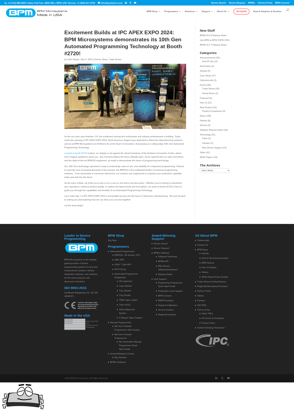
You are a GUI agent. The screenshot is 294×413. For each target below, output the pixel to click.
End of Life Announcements (215, 258)
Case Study (205, 75)
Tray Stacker (125, 290)
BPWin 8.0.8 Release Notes (213, 35)
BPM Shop (152, 11)
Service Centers (166, 310)
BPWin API (163, 261)
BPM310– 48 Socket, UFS (127, 255)
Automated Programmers (122, 251)
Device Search (218, 3)
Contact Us (202, 245)
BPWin (251, 3)
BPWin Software (118, 362)
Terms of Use (203, 310)
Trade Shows (115, 59)
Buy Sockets (120, 357)
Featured (204, 98)
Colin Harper (73, 59)
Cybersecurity (206, 80)
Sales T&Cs (207, 313)
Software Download (167, 256)
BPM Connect (282, 3)
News (104, 59)
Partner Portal (265, 3)
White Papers (206, 157)
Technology (205, 134)
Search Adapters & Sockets (267, 11)
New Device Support (212, 147)
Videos (205, 272)
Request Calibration (167, 305)
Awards (203, 71)
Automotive (205, 66)
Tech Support (160, 279)
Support (206, 11)
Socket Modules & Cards (122, 353)
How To (203, 102)
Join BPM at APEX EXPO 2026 (214, 40)
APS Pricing (120, 269)
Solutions (190, 11)
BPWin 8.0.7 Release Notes (213, 45)
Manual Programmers (120, 322)
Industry (206, 143)
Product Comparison (212, 111)
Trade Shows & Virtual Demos (211, 281)
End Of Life (207, 61)
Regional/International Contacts (212, 286)
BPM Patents (208, 263)
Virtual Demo (208, 93)
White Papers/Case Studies (215, 277)
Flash (204, 138)
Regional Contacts (167, 314)
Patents (203, 120)
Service (203, 125)
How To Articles (209, 267)
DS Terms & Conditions (213, 318)
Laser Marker (125, 286)
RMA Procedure (165, 300)
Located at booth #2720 (75, 153)
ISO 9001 (201, 305)
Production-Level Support (170, 291)
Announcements (208, 57)
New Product (206, 107)
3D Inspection (125, 281)
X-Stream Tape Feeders (130, 317)
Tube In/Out (124, 304)
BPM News (202, 249)
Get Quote (241, 11)
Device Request (237, 3)
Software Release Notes (211, 130)
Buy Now (112, 240)
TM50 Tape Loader (128, 300)
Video (202, 152)
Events (97, 59)
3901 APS (119, 260)
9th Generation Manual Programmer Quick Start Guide (130, 345)
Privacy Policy (208, 323)
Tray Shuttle (125, 295)
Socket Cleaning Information (211, 327)
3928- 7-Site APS (123, 264)
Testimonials (203, 240)
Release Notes (165, 274)
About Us (222, 11)
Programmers (171, 11)
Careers (201, 300)
